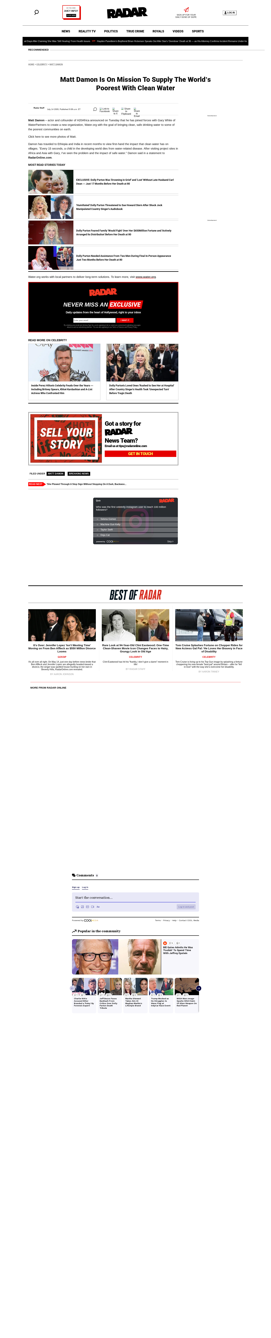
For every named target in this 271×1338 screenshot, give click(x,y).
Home (31, 64)
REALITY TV (87, 31)
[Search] (36, 14)
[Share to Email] (137, 109)
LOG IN (231, 12)
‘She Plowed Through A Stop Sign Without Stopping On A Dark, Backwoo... (86, 484)
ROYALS (158, 31)
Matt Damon (56, 64)
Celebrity (41, 64)
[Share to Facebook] (105, 109)
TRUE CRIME (135, 31)
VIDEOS (178, 31)
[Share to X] (115, 109)
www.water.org (146, 276)
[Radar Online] (127, 12)
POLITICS (111, 31)
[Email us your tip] (71, 19)
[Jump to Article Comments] (95, 109)
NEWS (66, 31)
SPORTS (198, 31)
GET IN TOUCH (140, 453)
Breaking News (79, 473)
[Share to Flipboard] (126, 109)
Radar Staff (39, 108)
